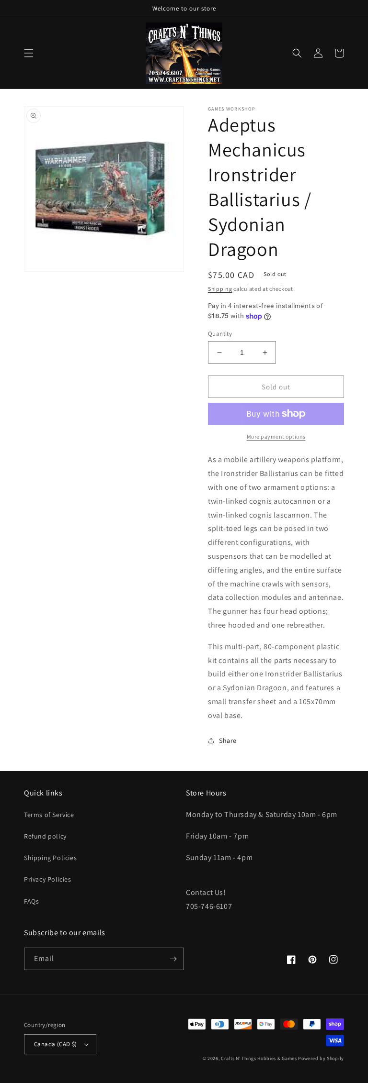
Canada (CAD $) (55, 1044)
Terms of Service (49, 814)
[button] (28, 53)
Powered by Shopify (321, 1058)
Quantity (220, 334)
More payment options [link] (276, 436)
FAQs (31, 901)
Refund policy (45, 836)
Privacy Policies (47, 879)
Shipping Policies (50, 857)
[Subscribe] (173, 959)
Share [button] (228, 740)
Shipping (220, 288)
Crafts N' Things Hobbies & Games (259, 1058)
